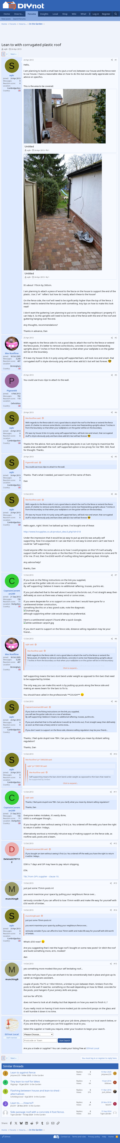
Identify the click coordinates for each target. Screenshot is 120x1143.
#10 (115, 754)
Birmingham (15, 366)
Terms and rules (79, 1136)
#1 (116, 60)
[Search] (116, 14)
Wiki (74, 13)
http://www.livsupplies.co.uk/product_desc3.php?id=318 (52, 531)
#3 (116, 375)
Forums (32, 13)
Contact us (65, 1136)
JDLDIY (13, 1106)
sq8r (6, 49)
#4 (116, 412)
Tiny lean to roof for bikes (25, 1081)
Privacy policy (94, 1136)
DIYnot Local (92, 1048)
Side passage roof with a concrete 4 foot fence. (37, 1112)
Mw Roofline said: (33, 418)
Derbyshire (15, 604)
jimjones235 (15, 1075)
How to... (18, 13)
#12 (115, 843)
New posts (6, 18)
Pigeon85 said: (31, 462)
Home (7, 13)
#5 (116, 456)
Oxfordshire (15, 403)
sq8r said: (29, 644)
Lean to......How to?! (22, 1103)
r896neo (107, 1083)
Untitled (29, 146)
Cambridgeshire (13, 88)
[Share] (112, 60)
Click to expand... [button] (70, 668)
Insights (44, 13)
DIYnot (7, 1136)
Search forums (19, 18)
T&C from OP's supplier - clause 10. (41, 876)
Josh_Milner (106, 1092)
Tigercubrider (16, 1114)
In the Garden (38, 1075)
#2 (116, 337)
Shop (64, 13)
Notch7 (108, 1105)
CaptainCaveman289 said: (36, 707)
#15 (115, 963)
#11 (115, 792)
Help (104, 1136)
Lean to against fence (23, 1072)
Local (55, 13)
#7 (116, 575)
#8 (116, 638)
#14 (115, 910)
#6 (116, 494)
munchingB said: (32, 916)
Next (13, 54)
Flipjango (14, 1084)
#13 (115, 883)
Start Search (64, 1040)
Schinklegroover (17, 1097)
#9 (116, 701)
